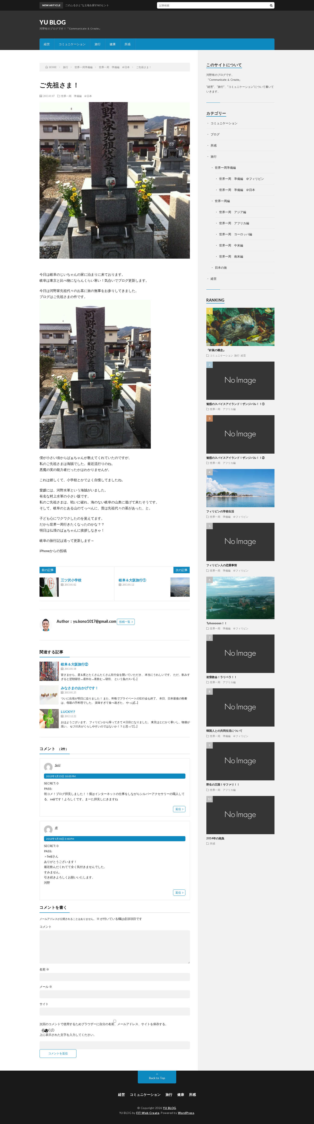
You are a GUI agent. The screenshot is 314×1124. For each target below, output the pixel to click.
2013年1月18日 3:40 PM (60, 838)
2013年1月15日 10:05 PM (61, 776)
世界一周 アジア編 (232, 212)
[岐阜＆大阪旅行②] (49, 671)
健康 (113, 44)
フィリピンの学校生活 (220, 511)
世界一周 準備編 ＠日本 (76, 96)
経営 (47, 44)
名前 (44, 969)
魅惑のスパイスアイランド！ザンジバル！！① (235, 404)
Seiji (57, 765)
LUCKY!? (68, 711)
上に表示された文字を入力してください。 (68, 1034)
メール (46, 986)
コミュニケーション (72, 44)
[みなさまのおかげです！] (49, 695)
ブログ (215, 134)
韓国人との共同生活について (224, 730)
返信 (178, 809)
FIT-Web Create (147, 1113)
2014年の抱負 (215, 838)
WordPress (186, 1113)
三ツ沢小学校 (71, 580)
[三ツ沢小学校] (49, 587)
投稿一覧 (124, 621)
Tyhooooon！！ (216, 623)
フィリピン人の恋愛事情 (221, 565)
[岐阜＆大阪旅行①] (180, 587)
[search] (271, 5)
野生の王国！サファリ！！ (223, 784)
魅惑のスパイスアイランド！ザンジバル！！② (235, 457)
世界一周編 (222, 201)
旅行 (98, 44)
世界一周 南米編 (231, 256)
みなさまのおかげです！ (79, 688)
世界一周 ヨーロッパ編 (235, 234)
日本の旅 (221, 267)
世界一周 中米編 (231, 245)
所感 (128, 44)
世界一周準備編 (225, 167)
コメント (45, 926)
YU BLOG (53, 22)
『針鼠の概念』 (216, 350)
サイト (44, 1003)
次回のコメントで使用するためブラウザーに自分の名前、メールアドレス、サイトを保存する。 (104, 1024)
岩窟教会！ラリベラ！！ (221, 677)
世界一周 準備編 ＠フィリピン (241, 178)
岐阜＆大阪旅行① (132, 580)
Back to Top (157, 1078)
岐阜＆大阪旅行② (74, 664)
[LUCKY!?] (49, 718)
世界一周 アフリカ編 (234, 223)
